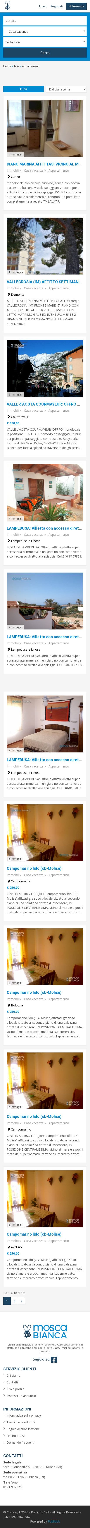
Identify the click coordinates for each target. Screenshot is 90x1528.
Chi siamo (14, 1375)
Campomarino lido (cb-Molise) (34, 868)
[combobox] (45, 31)
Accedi (43, 6)
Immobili (13, 170)
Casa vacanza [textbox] (16, 31)
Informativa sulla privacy (24, 1415)
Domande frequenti (20, 1442)
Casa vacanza (33, 170)
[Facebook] (54, 1359)
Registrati (56, 6)
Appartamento (58, 170)
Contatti (12, 1382)
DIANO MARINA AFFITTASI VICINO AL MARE (46, 164)
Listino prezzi (16, 1436)
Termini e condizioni (21, 1422)
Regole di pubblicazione (23, 1429)
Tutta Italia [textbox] (13, 42)
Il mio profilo (15, 1389)
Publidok (54, 1521)
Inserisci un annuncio (21, 1396)
